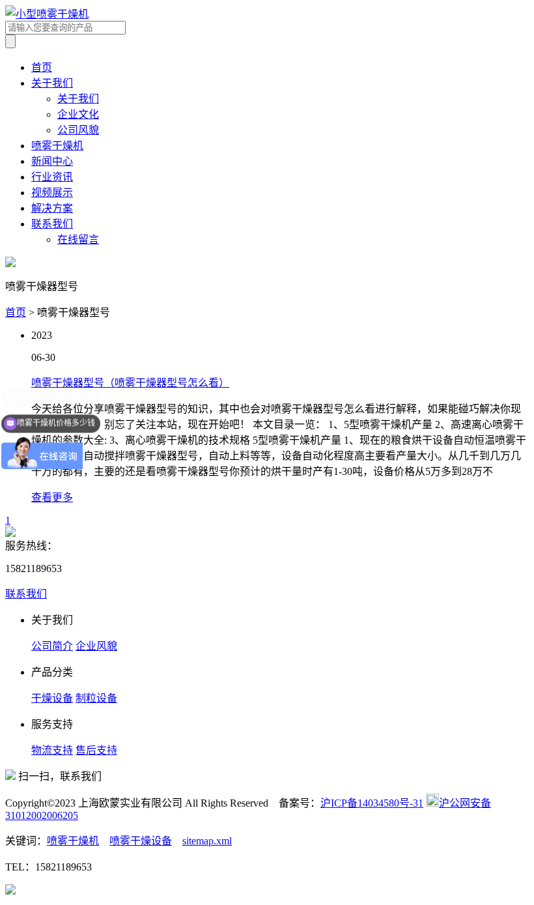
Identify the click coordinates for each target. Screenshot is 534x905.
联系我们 (52, 223)
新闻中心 (52, 161)
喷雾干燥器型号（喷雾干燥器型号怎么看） (130, 382)
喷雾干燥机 (57, 145)
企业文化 (78, 114)
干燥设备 (52, 698)
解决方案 (52, 208)
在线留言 (78, 239)
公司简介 (52, 646)
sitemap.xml (207, 840)
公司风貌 (78, 130)
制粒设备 (96, 698)
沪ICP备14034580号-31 (371, 803)
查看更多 (52, 497)
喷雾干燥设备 (140, 840)
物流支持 (52, 750)
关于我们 (52, 83)
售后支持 (96, 750)
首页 (41, 67)
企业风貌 (96, 646)
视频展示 (52, 192)
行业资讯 (52, 176)
